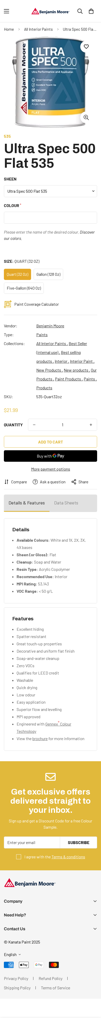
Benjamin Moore (50, 325)
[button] (91, 11)
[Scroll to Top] (91, 990)
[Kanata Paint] (50, 11)
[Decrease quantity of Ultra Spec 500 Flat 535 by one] (34, 424)
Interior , (62, 361)
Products (44, 387)
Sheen (10, 178)
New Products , (49, 369)
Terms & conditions (68, 856)
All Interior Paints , (52, 343)
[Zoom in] (86, 117)
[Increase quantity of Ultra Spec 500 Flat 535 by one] (91, 424)
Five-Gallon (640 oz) (24, 287)
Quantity (13, 424)
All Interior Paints (38, 29)
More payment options (50, 468)
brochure (40, 738)
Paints (42, 334)
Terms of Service (55, 987)
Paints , (90, 378)
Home (9, 29)
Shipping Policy (17, 987)
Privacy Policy (16, 978)
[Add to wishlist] (86, 47)
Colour (12, 205)
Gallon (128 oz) (48, 274)
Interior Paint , (82, 361)
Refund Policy (50, 978)
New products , (77, 369)
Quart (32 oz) (17, 274)
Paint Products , (69, 378)
